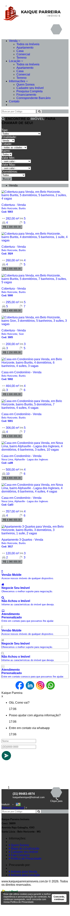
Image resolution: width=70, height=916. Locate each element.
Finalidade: (8, 137)
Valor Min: (8, 157)
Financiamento (26, 94)
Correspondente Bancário (33, 98)
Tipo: (4, 130)
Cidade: (6, 144)
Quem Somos (25, 84)
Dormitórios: (9, 171)
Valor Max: (8, 164)
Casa (20, 50)
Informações (17, 81)
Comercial (23, 54)
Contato (14, 101)
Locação (15, 61)
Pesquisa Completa (29, 91)
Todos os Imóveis (27, 44)
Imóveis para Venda (23, 871)
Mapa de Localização (24, 848)
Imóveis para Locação (25, 875)
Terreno (21, 57)
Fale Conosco (19, 855)
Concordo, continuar (59, 898)
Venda (13, 40)
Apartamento (24, 47)
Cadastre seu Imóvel (30, 87)
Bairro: (5, 150)
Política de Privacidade (25, 858)
